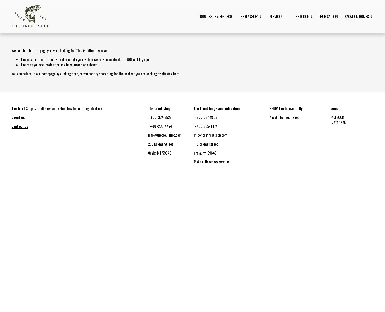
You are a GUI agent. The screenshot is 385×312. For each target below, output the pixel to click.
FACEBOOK (337, 117)
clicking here (69, 73)
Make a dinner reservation (211, 162)
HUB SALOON (329, 16)
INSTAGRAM (338, 122)
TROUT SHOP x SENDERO (215, 16)
